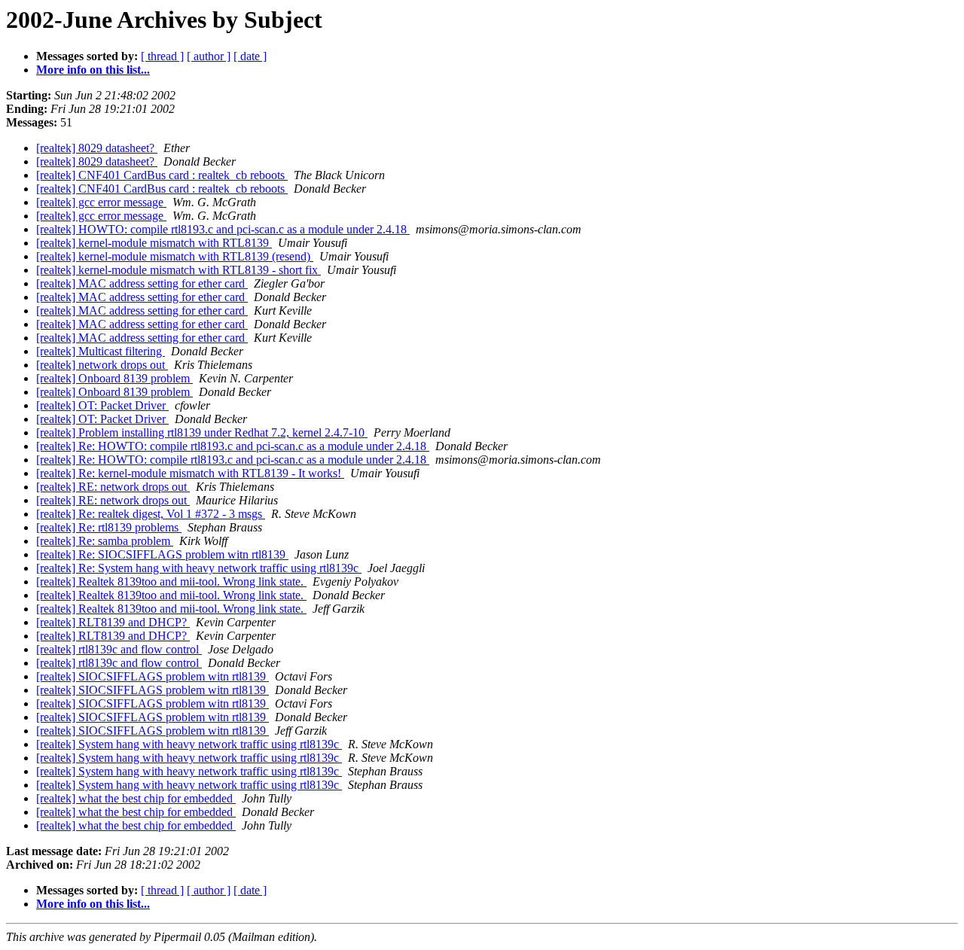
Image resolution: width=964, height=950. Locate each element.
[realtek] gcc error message (101, 202)
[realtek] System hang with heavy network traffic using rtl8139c (189, 744)
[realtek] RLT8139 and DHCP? (113, 622)
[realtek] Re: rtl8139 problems (109, 527)
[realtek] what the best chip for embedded (136, 798)
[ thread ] (162, 56)
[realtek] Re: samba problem (104, 540)
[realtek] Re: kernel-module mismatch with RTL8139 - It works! (190, 473)
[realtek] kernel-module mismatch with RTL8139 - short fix (178, 269)
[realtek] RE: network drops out (113, 486)
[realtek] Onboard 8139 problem (114, 378)
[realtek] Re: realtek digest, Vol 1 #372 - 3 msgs (150, 513)
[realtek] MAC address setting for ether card (142, 283)
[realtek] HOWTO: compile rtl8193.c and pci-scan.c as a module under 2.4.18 (223, 229)
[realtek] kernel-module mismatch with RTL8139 (154, 242)
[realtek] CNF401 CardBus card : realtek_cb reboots (162, 175)
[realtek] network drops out (102, 364)
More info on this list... (93, 69)
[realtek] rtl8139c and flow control (119, 649)
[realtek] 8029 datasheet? (96, 148)
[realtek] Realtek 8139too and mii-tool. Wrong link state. (171, 581)
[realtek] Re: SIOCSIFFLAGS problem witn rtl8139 (162, 554)
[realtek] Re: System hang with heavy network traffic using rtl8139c (199, 568)
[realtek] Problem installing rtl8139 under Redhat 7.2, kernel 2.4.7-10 (202, 432)
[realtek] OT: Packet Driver (102, 405)
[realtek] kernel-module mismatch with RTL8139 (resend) (174, 256)
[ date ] (250, 56)
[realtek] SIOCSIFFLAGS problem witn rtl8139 (152, 676)
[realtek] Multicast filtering (100, 351)
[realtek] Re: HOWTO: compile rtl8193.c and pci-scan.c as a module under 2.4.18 (232, 446)
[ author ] (208, 56)
